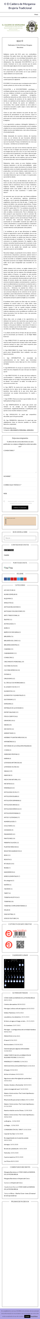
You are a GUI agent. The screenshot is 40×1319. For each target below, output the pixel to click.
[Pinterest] (12, 579)
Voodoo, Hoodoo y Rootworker (13, 1085)
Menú (36, 14)
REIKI (6, 855)
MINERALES (8, 788)
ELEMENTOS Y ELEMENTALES (13, 695)
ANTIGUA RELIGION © (11, 607)
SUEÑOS (6, 885)
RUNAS (6, 868)
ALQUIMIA (7, 598)
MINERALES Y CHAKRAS (12, 1061)
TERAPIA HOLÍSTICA (11, 897)
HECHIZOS (7, 729)
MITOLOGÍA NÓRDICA (11, 809)
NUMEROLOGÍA (9, 821)
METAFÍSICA (8, 784)
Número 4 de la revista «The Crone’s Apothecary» (19, 1093)
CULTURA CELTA (9, 666)
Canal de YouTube (9, 1134)
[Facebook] (5, 579)
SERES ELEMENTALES (11, 876)
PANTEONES (8, 838)
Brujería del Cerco (24, 1178)
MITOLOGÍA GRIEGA (10, 805)
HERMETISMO (8, 733)
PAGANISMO (8, 834)
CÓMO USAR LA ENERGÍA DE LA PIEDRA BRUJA (19, 998)
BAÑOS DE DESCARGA (11, 632)
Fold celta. (7, 1153)
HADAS (6, 725)
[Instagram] (8, 579)
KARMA (6, 758)
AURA (6, 628)
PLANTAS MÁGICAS (10, 847)
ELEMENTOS (8, 691)
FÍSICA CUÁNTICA (10, 716)
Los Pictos (7, 1161)
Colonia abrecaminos (10, 1004)
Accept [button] (27, 1316)
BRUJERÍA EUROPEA (10, 645)
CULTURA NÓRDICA (10, 670)
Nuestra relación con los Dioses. (14, 1110)
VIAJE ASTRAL (8, 914)
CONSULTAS (8, 657)
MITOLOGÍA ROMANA (11, 813)
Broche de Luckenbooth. (11, 1148)
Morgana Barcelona (10, 1172)
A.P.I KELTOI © (8, 590)
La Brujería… (8, 1121)
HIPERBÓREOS (9, 741)
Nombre (7, 476)
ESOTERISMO (8, 699)
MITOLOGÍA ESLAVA (10, 796)
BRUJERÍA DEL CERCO (11, 640)
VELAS (6, 910)
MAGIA (6, 771)
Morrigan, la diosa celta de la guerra (15, 1008)
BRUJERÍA (7, 636)
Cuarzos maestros (9, 1157)
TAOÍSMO (7, 889)
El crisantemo (8, 1025)
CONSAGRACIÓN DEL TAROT (13, 1129)
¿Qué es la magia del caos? (12, 1089)
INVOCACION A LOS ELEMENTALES (15, 1066)
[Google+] (25, 579)
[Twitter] (18, 579)
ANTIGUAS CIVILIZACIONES (13, 611)
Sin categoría (8, 880)
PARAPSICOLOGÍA (10, 842)
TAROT (6, 893)
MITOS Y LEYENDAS (10, 817)
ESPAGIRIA (7, 704)
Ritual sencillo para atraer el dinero (15, 1100)
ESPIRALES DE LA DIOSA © (12, 708)
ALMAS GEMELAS (9, 594)
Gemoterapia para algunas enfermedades (16, 1048)
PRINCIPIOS (8, 1036)
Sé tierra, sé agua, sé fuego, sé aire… (15, 1021)
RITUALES (7, 863)
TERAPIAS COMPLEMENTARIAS (14, 906)
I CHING (6, 750)
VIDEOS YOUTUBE (10, 918)
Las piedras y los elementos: (12, 1017)
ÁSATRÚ (6, 619)
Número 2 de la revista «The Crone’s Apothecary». (19, 1115)
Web (5, 493)
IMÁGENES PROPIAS (10, 754)
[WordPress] (21, 579)
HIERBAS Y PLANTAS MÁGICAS (14, 737)
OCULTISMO (8, 826)
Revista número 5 (9, 1044)
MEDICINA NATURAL (11, 779)
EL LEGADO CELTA (10, 687)
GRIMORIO (30, 430)
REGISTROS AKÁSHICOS (12, 851)
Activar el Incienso (9, 1074)
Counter (6, 555)
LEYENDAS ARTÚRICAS (11, 762)
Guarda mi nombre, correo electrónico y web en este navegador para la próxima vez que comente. (21, 502)
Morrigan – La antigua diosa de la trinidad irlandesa (20, 1029)
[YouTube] (15, 579)
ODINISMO (7, 830)
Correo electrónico (12, 485)
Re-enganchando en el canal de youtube (16, 1138)
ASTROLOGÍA (8, 624)
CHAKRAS (7, 649)
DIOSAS (6, 674)
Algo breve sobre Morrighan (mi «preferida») (17, 1078)
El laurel (6, 1040)
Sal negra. (7, 1144)
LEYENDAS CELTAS (10, 767)
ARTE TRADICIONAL (10, 615)
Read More (34, 1316)
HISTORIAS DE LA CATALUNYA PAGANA (17, 746)
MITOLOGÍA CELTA (10, 792)
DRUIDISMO (8, 678)
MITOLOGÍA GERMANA (11, 800)
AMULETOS (7, 603)
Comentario (9, 450)
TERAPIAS (7, 901)
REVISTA (7, 859)
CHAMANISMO (9, 653)
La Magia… (7, 1125)
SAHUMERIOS (8, 872)
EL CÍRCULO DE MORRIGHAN (13, 683)
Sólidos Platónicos (10, 1013)
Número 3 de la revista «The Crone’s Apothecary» (19, 1104)
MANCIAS (7, 775)
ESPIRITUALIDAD (10, 712)
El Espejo (7, 1070)
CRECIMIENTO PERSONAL (18, 430)
